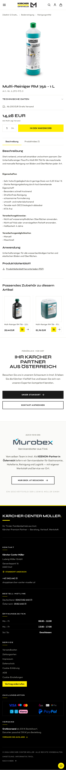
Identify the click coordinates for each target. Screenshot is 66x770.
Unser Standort (31, 395)
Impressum (7, 659)
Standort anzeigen (16, 572)
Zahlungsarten (9, 654)
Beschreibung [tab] (12, 141)
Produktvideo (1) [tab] (32, 141)
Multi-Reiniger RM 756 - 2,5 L (16, 324)
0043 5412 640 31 (24, 599)
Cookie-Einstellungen (12, 677)
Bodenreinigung (27, 15)
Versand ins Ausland (13, 737)
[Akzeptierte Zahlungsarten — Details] (33, 708)
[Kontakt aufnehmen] (61, 766)
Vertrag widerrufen (14, 684)
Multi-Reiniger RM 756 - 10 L (47, 324)
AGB (4, 672)
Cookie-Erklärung (10, 668)
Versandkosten (9, 649)
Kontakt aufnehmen (33, 405)
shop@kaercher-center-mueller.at (18, 582)
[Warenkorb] (61, 5)
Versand (17, 121)
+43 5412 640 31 (10, 578)
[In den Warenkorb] (22, 329)
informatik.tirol (24, 757)
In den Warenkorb (41, 128)
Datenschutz (8, 663)
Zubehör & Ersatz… (10, 15)
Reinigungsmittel (44, 15)
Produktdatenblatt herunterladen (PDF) (25, 269)
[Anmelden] (55, 5)
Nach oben (8, 761)
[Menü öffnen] (4, 5)
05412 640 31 (20, 603)
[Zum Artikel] (27, 329)
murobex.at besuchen (31, 480)
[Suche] (49, 5)
